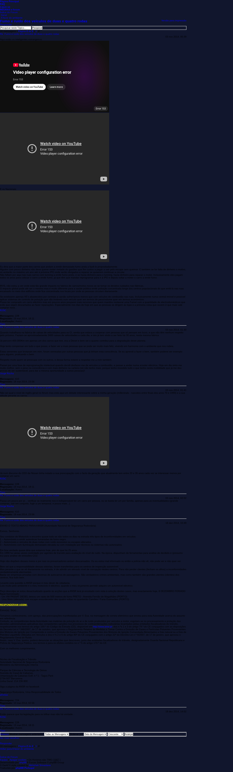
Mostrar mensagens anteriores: (27, 734)
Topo (2, 324)
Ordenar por (77, 734)
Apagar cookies (18, 759)
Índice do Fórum (9, 12)
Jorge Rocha (7, 373)
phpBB (23, 762)
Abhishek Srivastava (40, 765)
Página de (25, 31)
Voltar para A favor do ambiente (17, 748)
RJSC (3, 310)
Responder (6, 24)
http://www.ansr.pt (102, 626)
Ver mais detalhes (9, 738)
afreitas (4, 694)
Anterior (4, 734)
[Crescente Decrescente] (120, 734)
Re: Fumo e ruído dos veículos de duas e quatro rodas (29, 34)
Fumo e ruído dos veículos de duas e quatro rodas (43, 21)
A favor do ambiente (12, 17)
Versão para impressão (173, 20)
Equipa (4, 759)
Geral (4, 15)
